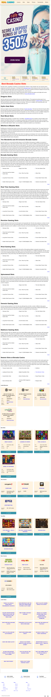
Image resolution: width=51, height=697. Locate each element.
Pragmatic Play (5, 688)
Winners (16, 684)
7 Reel (28, 684)
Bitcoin (46, 2)
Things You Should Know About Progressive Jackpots (8, 604)
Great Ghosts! (8, 441)
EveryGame (8, 488)
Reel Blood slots (28, 118)
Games (16, 687)
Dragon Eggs (41, 530)
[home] (8, 3)
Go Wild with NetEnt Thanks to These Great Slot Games (8, 653)
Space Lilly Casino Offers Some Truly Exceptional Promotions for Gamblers (42, 615)
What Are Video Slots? (8, 641)
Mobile (16, 688)
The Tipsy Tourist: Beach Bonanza (25, 531)
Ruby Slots (25, 564)
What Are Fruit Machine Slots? (8, 623)
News (15, 682)
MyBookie (41, 488)
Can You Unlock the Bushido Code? (25, 652)
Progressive (29, 688)
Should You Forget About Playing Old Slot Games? (25, 643)
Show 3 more (28, 690)
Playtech (4, 687)
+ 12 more (44, 569)
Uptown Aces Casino (10, 420)
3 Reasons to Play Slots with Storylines (25, 623)
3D (27, 687)
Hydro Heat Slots (28, 108)
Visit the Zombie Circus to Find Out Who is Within (42, 653)
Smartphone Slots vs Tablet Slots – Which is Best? (42, 643)
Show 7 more (16, 690)
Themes (33, 2)
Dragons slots (39, 100)
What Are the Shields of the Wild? (41, 623)
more (48, 184)
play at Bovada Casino (30, 93)
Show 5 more (4, 690)
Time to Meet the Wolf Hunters (25, 613)
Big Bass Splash (8, 548)
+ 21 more (8, 569)
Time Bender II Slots (40, 372)
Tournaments (40, 2)
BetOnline (25, 488)
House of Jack (8, 564)
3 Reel (28, 685)
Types (28, 2)
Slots (24, 2)
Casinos (18, 2)
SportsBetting (8, 505)
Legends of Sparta (25, 441)
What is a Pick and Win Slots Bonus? (8, 633)
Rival (4, 685)
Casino (3, 682)
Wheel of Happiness (8, 466)
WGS (4, 684)
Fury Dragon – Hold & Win (8, 531)
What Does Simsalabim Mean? (25, 633)
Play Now (9, 451)
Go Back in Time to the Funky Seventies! (42, 633)
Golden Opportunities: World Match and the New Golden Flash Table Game (8, 614)
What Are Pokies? (8, 661)
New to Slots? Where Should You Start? (41, 604)
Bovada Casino (27, 88)
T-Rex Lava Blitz (42, 441)
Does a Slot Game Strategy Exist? (25, 662)
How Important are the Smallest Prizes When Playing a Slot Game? (25, 604)
